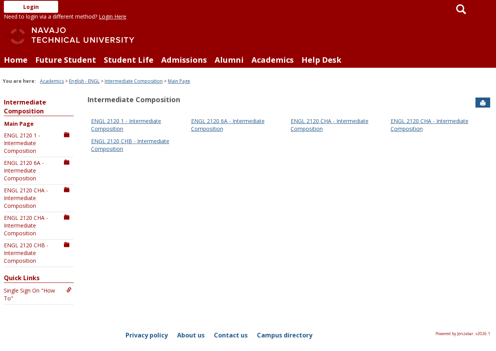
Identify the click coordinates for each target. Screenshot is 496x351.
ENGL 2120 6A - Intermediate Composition (24, 170)
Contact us (231, 335)
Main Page (179, 81)
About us (191, 335)
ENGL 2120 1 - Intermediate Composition (22, 143)
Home (16, 60)
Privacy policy (147, 335)
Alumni (229, 60)
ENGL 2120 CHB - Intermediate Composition (26, 252)
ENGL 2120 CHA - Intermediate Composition (26, 198)
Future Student (65, 60)
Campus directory (284, 335)
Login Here (112, 16)
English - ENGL (84, 81)
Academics (272, 60)
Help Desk (321, 60)
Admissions (184, 60)
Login (31, 6)
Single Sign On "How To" (29, 294)
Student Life (128, 60)
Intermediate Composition (134, 81)
